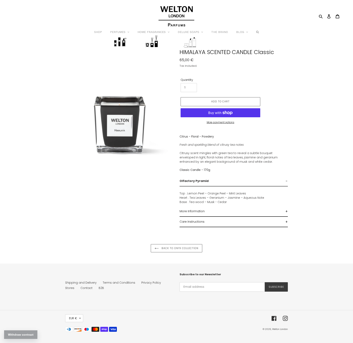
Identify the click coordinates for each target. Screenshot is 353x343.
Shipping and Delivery (81, 283)
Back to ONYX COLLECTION (179, 248)
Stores (69, 288)
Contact (86, 288)
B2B (101, 288)
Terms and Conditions (119, 283)
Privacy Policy (151, 283)
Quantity (187, 80)
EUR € (73, 318)
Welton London (280, 329)
